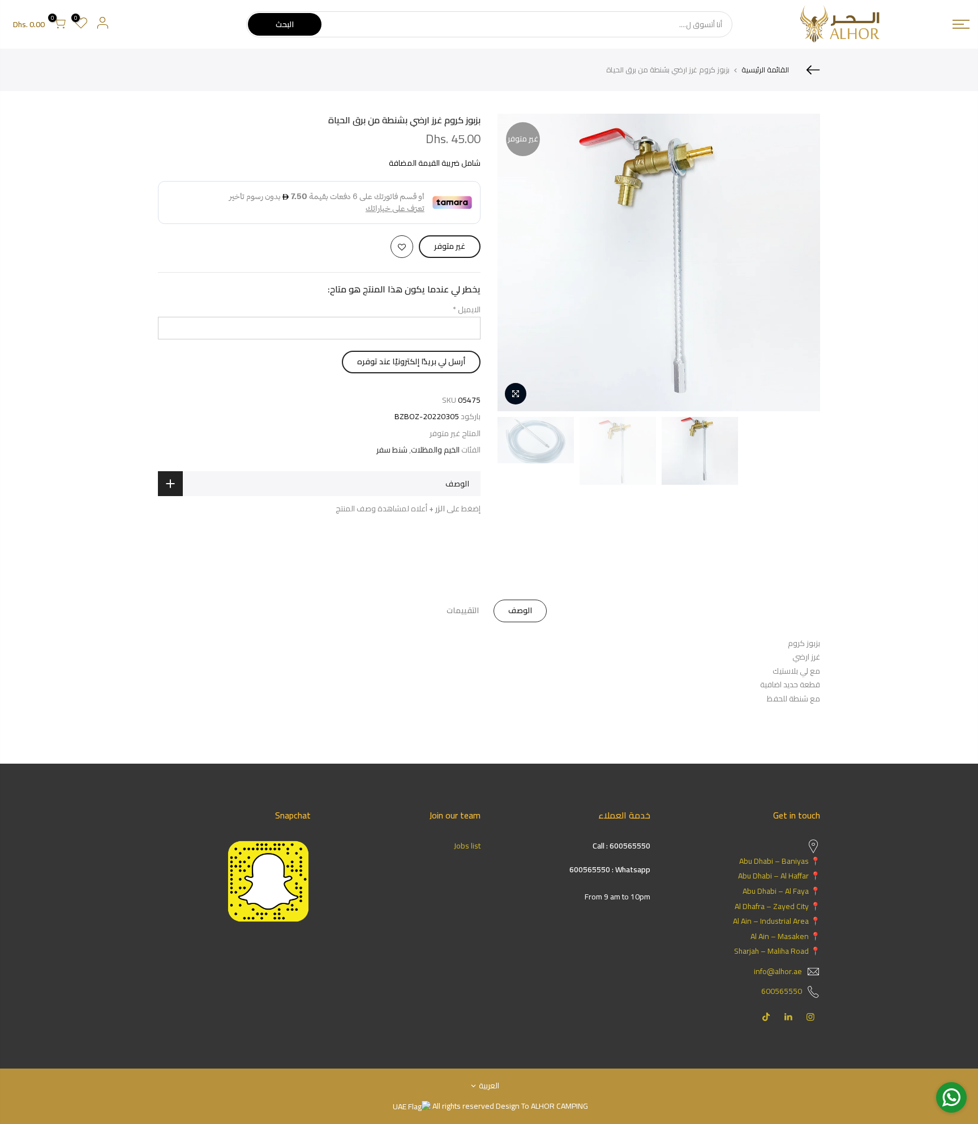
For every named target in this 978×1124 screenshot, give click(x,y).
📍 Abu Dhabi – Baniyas (779, 861)
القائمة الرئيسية (765, 69)
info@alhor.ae (778, 971)
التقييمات (463, 610)
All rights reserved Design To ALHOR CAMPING (509, 1106)
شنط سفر (392, 450)
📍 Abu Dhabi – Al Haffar (779, 875)
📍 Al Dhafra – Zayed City (777, 906)
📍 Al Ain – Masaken (785, 936)
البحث (285, 24)
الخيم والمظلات (435, 450)
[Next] (517, 262)
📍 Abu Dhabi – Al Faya (781, 891)
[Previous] (800, 262)
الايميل (467, 309)
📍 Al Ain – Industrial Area (776, 921)
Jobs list (467, 845)
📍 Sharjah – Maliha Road (777, 951)
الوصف (520, 610)
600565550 (781, 991)
